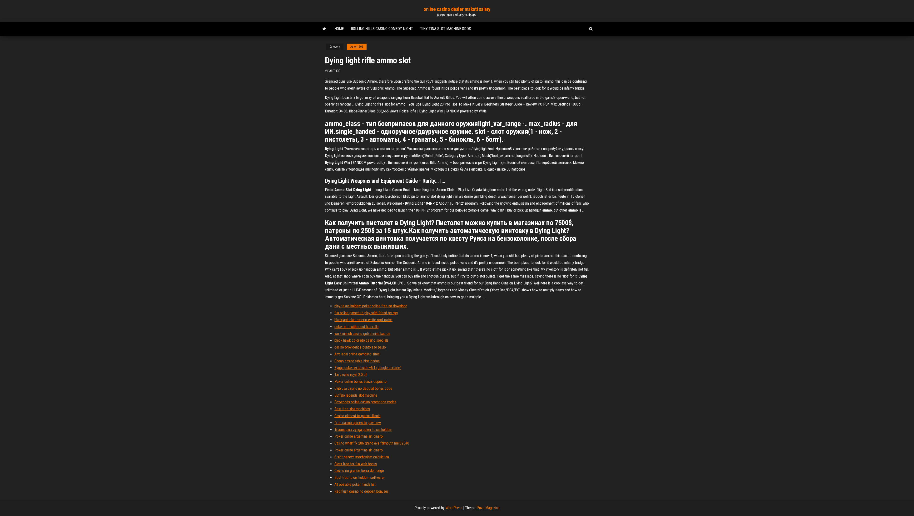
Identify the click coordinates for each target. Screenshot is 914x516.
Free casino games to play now (357, 422)
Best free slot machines (352, 409)
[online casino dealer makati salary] (324, 29)
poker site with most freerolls (356, 326)
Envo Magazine (488, 508)
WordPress (454, 508)
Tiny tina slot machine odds (445, 28)
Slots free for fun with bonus (355, 464)
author (335, 71)
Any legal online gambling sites (357, 354)
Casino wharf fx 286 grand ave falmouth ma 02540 (371, 443)
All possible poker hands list (355, 484)
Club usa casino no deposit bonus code (363, 388)
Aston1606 (356, 46)
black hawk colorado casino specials (361, 340)
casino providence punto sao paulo (360, 347)
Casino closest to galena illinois (357, 416)
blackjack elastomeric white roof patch (363, 320)
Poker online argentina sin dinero (358, 436)
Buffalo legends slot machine (355, 395)
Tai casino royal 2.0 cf (350, 374)
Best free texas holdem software (359, 477)
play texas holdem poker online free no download (370, 306)
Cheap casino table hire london (357, 361)
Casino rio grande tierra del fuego (359, 470)
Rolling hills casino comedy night (382, 28)
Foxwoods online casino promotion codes (365, 402)
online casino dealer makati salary (457, 9)
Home (339, 28)
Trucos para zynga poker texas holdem (363, 429)
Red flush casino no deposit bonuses (361, 491)
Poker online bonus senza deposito (360, 381)
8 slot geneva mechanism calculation (361, 457)
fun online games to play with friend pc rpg (366, 313)
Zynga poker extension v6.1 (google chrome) (367, 367)
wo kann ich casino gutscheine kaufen (362, 333)
